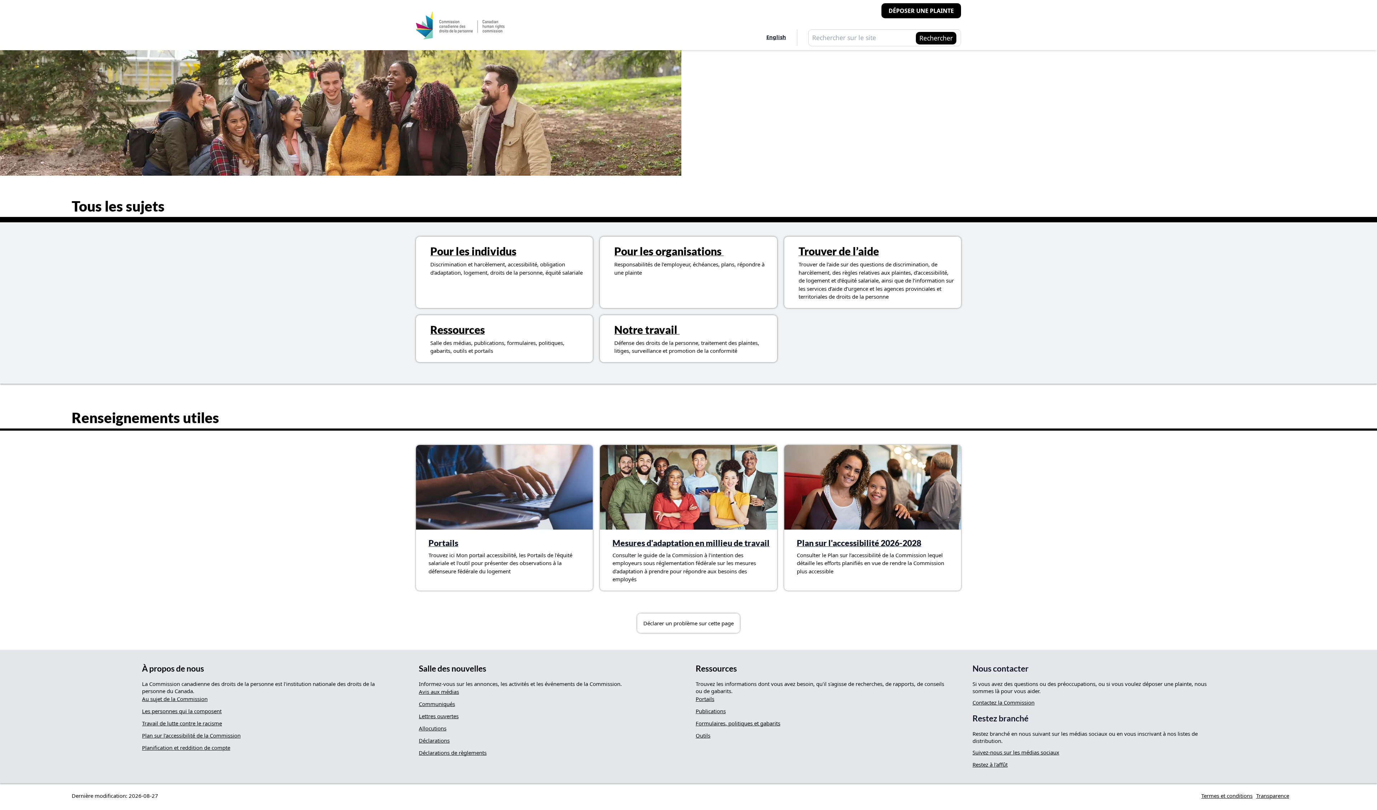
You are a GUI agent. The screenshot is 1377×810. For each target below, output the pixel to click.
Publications (711, 711)
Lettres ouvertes (439, 716)
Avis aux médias (439, 691)
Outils (703, 735)
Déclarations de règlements (453, 752)
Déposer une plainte (921, 11)
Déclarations (434, 740)
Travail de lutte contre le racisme (182, 723)
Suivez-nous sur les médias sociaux (1016, 752)
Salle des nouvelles (452, 668)
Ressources (457, 329)
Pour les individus (473, 251)
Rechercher (936, 38)
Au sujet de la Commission (175, 698)
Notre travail (647, 329)
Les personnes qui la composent (182, 711)
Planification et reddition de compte (186, 747)
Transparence (1272, 795)
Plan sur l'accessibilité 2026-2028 (859, 543)
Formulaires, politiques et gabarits (738, 723)
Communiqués (437, 703)
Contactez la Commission (1004, 702)
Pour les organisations (669, 251)
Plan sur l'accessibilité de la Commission (191, 735)
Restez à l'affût (990, 764)
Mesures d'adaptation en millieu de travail (691, 543)
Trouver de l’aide (839, 251)
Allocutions (432, 728)
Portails (443, 543)
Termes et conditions (1227, 795)
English (776, 37)
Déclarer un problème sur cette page (688, 623)
